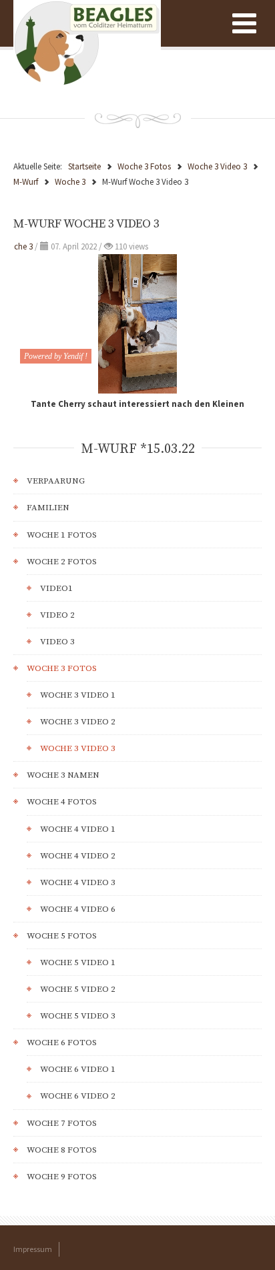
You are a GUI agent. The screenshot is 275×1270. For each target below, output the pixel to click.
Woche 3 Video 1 (77, 695)
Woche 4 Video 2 (77, 855)
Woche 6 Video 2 (77, 1096)
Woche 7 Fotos (62, 1123)
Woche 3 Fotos (62, 668)
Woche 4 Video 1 (77, 829)
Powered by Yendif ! (55, 356)
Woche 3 (17, 246)
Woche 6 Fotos (62, 1042)
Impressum (32, 1249)
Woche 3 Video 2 (77, 721)
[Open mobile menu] (244, 23)
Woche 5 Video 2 (77, 989)
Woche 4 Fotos (62, 801)
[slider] (137, 384)
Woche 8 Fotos (62, 1150)
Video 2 (57, 615)
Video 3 (57, 641)
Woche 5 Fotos (62, 935)
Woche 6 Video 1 (77, 1069)
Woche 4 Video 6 (77, 909)
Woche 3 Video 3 (77, 748)
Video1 (56, 588)
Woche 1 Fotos (62, 535)
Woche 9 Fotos (62, 1176)
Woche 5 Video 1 (77, 962)
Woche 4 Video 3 (77, 882)
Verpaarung (56, 481)
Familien (48, 507)
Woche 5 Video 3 (77, 1016)
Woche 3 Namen (63, 775)
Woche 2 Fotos (62, 561)
